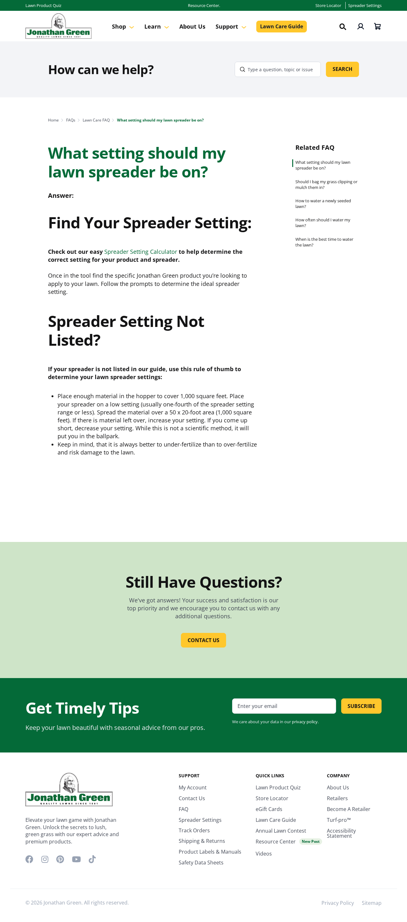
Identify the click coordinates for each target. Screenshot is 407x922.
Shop (120, 26)
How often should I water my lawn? (322, 222)
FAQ (183, 809)
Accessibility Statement (341, 833)
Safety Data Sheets (201, 862)
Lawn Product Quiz (43, 5)
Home (53, 120)
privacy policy (305, 721)
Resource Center (288, 841)
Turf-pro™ (339, 819)
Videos (264, 853)
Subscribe (361, 706)
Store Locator (328, 5)
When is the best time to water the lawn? (324, 242)
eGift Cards (269, 809)
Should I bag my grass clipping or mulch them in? (326, 184)
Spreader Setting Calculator (140, 251)
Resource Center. (204, 5)
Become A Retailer (348, 809)
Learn (153, 26)
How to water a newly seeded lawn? (323, 203)
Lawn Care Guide (281, 26)
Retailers (337, 798)
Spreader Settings (365, 5)
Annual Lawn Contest (281, 830)
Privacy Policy (337, 902)
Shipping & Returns (202, 840)
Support (228, 26)
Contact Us (192, 798)
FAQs (70, 120)
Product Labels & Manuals (210, 851)
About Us (192, 26)
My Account (193, 787)
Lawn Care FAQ (96, 120)
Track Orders (194, 830)
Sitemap (372, 902)
